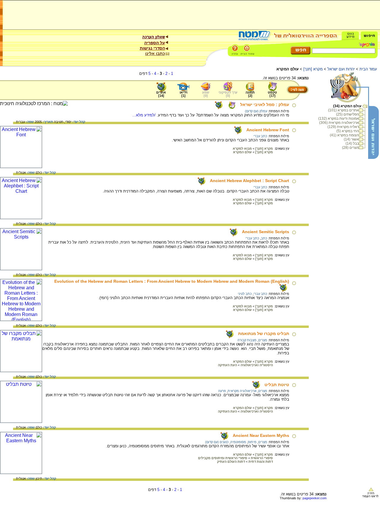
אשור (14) (351, 139)
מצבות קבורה (247, 340)
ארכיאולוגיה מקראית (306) (339, 123)
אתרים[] (161, 94)
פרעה (222, 391)
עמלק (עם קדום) (256, 111)
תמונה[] (250, 94)
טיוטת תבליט (277, 384)
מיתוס (252, 442)
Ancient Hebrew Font (267, 129)
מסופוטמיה (238, 442)
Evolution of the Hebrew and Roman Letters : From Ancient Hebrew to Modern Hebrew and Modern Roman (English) (171, 281)
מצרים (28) (350, 148)
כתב (264, 238)
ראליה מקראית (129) (343, 127)
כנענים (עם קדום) (217, 442)
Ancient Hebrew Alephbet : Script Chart (249, 180)
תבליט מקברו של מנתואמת (263, 333)
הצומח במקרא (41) (344, 135)
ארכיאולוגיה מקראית (242, 391)
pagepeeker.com (315, 498)
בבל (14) (352, 143)
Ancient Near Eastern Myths (261, 435)
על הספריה (154, 42)
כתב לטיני (245, 294)
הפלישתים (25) (347, 114)
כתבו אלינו (155, 53)
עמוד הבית (368, 69)
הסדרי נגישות (152, 48)
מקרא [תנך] (313, 69)
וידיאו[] (183, 94)
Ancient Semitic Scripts (265, 231)
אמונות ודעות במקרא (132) (338, 118)
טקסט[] (272, 94)
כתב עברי (260, 136)
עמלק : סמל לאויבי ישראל (264, 104)
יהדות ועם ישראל (341, 69)
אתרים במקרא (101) (343, 110)
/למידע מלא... (144, 115)
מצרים (262, 340)
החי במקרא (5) (347, 131)
